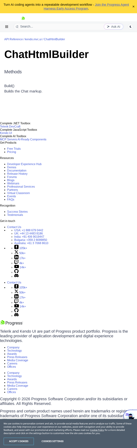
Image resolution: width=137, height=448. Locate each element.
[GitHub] (16, 272)
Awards (12, 353)
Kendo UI (6, 132)
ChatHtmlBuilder (54, 39)
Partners (12, 189)
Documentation (16, 170)
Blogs (10, 180)
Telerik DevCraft (10, 126)
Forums (12, 176)
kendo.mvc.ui (33, 39)
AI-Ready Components (31, 139)
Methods (13, 71)
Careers (12, 363)
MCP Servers (8, 139)
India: (29, 236)
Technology (14, 350)
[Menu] (7, 26)
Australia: (31, 243)
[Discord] (16, 276)
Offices (11, 366)
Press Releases (17, 357)
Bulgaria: (30, 239)
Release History (17, 173)
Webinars (13, 183)
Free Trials (14, 148)
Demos (11, 167)
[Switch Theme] (130, 27)
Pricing (11, 151)
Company (13, 347)
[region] (68, 433)
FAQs (10, 199)
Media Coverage (17, 360)
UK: (28, 233)
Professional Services (21, 186)
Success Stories (17, 211)
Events (11, 196)
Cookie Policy (97, 430)
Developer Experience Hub (24, 164)
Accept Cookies (19, 441)
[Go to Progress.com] (11, 324)
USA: (28, 230)
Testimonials (15, 214)
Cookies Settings (53, 441)
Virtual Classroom (18, 193)
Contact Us (14, 227)
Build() (9, 86)
